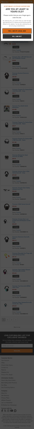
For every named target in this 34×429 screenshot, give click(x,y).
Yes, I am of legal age (17, 31)
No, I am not (17, 36)
